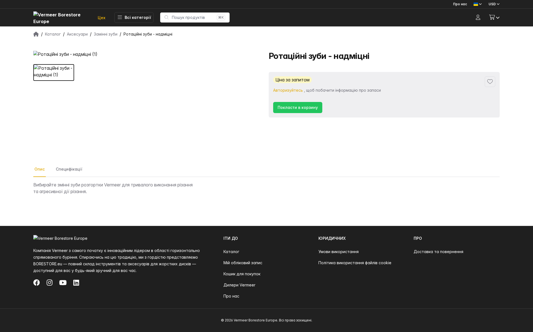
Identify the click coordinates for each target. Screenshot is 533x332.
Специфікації (69, 169)
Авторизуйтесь (288, 90)
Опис (39, 169)
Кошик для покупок (241, 273)
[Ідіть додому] (61, 17)
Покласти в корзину (298, 107)
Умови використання (338, 251)
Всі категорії (138, 17)
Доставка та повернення (438, 251)
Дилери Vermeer (239, 285)
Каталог (231, 251)
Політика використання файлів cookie (354, 262)
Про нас (460, 4)
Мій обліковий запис (242, 262)
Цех (101, 17)
